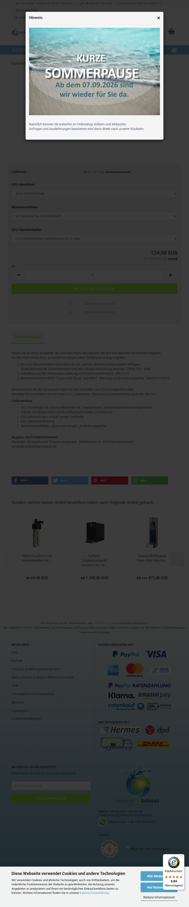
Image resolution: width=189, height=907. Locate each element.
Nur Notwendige (159, 887)
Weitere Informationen (159, 897)
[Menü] (181, 857)
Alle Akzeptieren (159, 876)
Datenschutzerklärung (94, 893)
